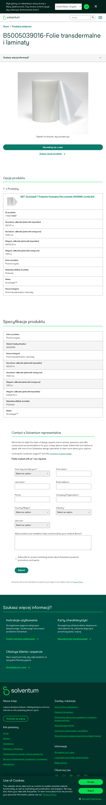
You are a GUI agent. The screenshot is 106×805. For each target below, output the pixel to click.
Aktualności (8, 764)
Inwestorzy (8, 743)
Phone (18, 495)
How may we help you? (26, 469)
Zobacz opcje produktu (50, 154)
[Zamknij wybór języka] (96, 6)
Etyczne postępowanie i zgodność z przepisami (25, 759)
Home (6, 26)
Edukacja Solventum (64, 712)
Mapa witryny (61, 763)
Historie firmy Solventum (66, 707)
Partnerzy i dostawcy (13, 749)
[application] (53, 103)
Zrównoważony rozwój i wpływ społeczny (23, 754)
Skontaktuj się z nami (64, 752)
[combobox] (83, 17)
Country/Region (23, 508)
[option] (53, 105)
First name (61, 469)
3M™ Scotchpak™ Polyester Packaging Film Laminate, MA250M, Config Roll (57, 196)
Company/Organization (67, 495)
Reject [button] (91, 791)
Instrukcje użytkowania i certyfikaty (71, 731)
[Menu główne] (100, 17)
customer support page (60, 453)
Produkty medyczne (22, 26)
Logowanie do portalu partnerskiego (72, 757)
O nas (6, 733)
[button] (90, 799)
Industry (60, 508)
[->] (86, 6)
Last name (20, 482)
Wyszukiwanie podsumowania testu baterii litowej (78, 736)
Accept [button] (90, 782)
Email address (63, 482)
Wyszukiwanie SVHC (64, 725)
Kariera (6, 738)
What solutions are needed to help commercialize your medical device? (48, 533)
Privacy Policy (49, 794)
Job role (19, 521)
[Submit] (93, 17)
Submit (21, 570)
